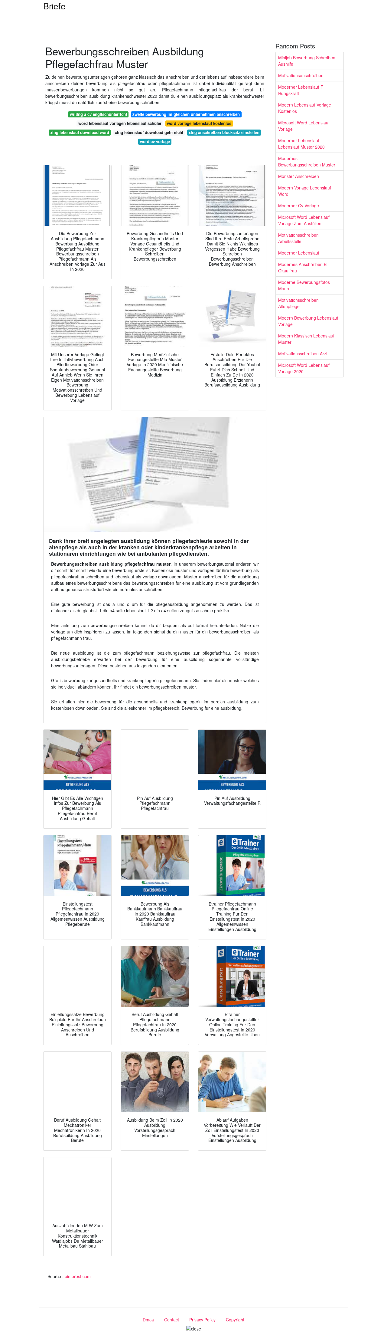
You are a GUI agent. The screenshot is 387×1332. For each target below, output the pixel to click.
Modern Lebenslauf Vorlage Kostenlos (304, 108)
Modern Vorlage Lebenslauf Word (304, 191)
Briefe (54, 5)
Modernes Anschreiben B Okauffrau (302, 267)
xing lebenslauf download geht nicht (149, 132)
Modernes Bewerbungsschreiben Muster (306, 161)
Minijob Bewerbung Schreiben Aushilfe (306, 60)
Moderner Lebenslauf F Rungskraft (300, 90)
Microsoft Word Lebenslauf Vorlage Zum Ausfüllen (304, 220)
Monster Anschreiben (298, 176)
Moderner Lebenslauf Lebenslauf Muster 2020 (301, 143)
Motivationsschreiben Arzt (302, 353)
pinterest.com (78, 1276)
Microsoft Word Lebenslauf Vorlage (304, 126)
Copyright (235, 1320)
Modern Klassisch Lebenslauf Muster (306, 339)
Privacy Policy (202, 1320)
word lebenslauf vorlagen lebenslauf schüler (119, 123)
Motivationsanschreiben (301, 75)
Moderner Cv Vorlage (298, 205)
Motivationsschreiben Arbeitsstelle (298, 238)
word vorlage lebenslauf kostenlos (199, 123)
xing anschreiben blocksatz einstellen (224, 132)
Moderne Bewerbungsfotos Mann (304, 285)
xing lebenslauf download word (79, 132)
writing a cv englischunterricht (98, 114)
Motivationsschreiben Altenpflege (298, 303)
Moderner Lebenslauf (298, 253)
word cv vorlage (155, 141)
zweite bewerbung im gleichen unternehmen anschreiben (186, 114)
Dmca (148, 1320)
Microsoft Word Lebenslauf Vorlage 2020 (304, 368)
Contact (171, 1320)
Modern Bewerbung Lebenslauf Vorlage (308, 321)
